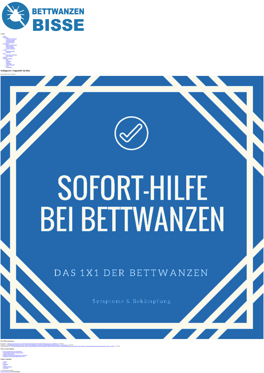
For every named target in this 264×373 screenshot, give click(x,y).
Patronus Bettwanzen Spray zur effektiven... (48, 343)
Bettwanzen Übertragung (11, 54)
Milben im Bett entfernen (8, 354)
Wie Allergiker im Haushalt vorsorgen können (13, 352)
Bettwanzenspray (10, 46)
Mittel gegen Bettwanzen (11, 45)
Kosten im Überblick (10, 48)
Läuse (7, 66)
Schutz (4, 50)
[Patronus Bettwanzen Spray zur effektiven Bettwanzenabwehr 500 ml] (23, 343)
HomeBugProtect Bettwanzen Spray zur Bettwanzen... (56, 345)
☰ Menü (2, 33)
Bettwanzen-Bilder (10, 41)
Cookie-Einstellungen (15, 371)
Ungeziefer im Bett (10, 42)
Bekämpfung (6, 43)
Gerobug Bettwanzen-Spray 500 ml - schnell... (105, 346)
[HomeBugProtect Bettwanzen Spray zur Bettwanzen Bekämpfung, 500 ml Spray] (25, 345)
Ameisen (8, 62)
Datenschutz (8, 371)
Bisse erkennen (9, 56)
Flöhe (7, 59)
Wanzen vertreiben (10, 47)
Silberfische (8, 63)
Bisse (4, 53)
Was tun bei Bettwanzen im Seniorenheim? (12, 351)
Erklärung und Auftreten (11, 38)
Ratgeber (5, 57)
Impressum (3, 371)
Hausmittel (8, 52)
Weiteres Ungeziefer (7, 58)
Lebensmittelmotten (10, 64)
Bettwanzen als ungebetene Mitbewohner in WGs (14, 356)
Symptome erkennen (10, 40)
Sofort (4, 36)
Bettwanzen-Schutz (10, 51)
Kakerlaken (8, 61)
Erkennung (5, 37)
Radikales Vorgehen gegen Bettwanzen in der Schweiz (15, 355)
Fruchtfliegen (9, 67)
